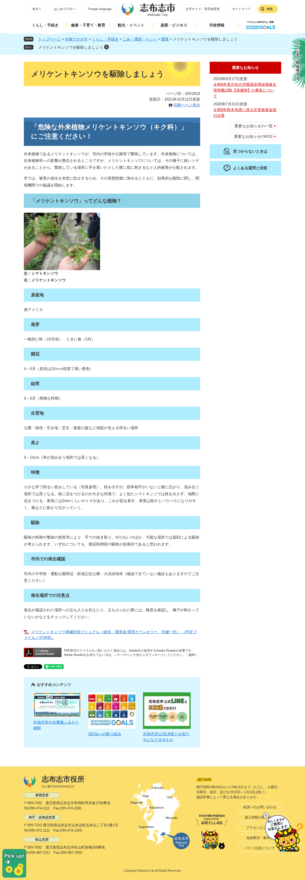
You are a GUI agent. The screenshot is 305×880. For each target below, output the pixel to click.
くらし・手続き (45, 25)
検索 (270, 9)
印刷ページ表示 (186, 105)
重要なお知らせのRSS (253, 136)
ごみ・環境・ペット (140, 39)
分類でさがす (76, 39)
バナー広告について (260, 848)
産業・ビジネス (174, 25)
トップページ (49, 39)
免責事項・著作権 (259, 838)
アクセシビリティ (259, 827)
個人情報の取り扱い (260, 817)
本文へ (36, 9)
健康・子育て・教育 (88, 25)
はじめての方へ (65, 9)
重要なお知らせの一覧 (253, 126)
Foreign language (100, 9)
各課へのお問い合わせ (259, 807)
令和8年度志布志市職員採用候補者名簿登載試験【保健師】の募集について (244, 90)
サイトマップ (241, 9)
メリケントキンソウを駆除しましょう (70, 47)
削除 (106, 47)
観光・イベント (131, 25)
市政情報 (216, 25)
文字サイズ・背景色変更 (203, 9)
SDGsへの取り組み (104, 734)
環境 (165, 39)
